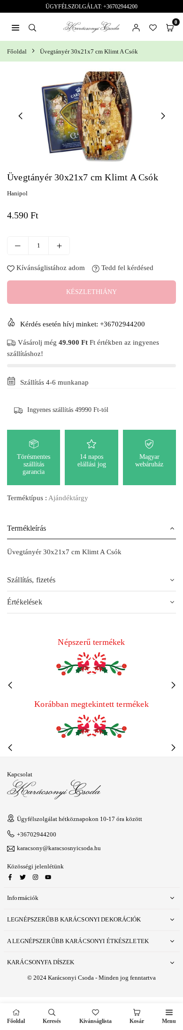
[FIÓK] (136, 26)
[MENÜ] (15, 26)
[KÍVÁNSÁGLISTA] (153, 26)
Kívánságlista (95, 1021)
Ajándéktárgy (68, 498)
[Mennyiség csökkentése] (18, 246)
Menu (169, 1021)
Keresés (52, 1021)
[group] (91, 116)
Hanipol (17, 193)
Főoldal (17, 51)
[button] (169, 26)
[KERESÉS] (32, 26)
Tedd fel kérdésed (126, 267)
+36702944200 (36, 834)
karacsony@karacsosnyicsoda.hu (59, 848)
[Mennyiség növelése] (59, 246)
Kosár (137, 1021)
